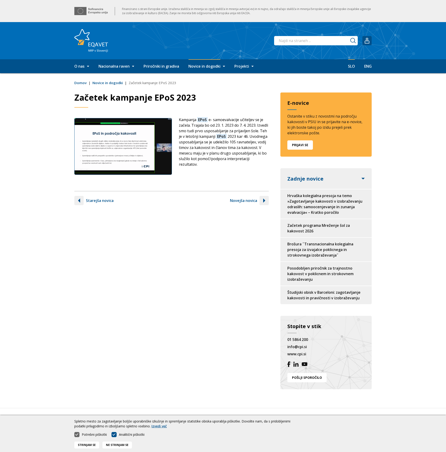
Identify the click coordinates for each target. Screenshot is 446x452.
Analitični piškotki (131, 434)
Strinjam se (87, 445)
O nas (79, 66)
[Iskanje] (353, 40)
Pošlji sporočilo (307, 377)
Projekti (241, 66)
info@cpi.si (297, 346)
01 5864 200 (297, 339)
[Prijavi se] (367, 40)
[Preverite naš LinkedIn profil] (295, 364)
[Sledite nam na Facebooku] (288, 364)
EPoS (202, 119)
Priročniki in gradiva (161, 66)
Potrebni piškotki (94, 434)
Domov (80, 82)
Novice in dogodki (204, 66)
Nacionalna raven (114, 66)
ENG (368, 66)
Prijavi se (300, 145)
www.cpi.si (296, 353)
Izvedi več (159, 426)
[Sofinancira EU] (91, 11)
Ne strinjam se (117, 445)
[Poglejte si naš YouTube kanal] (304, 364)
